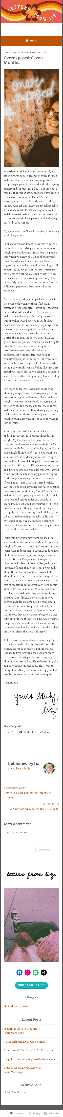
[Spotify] (36, 973)
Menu (33, 40)
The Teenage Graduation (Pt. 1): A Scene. (34, 807)
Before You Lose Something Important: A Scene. (28, 793)
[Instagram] (28, 973)
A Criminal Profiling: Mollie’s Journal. (24, 1042)
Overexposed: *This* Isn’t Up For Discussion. (29, 1050)
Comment (44, 849)
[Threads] (44, 973)
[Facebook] (19, 973)
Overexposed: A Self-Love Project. (26, 52)
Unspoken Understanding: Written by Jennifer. (30, 1059)
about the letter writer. (17, 1006)
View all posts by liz (19, 768)
